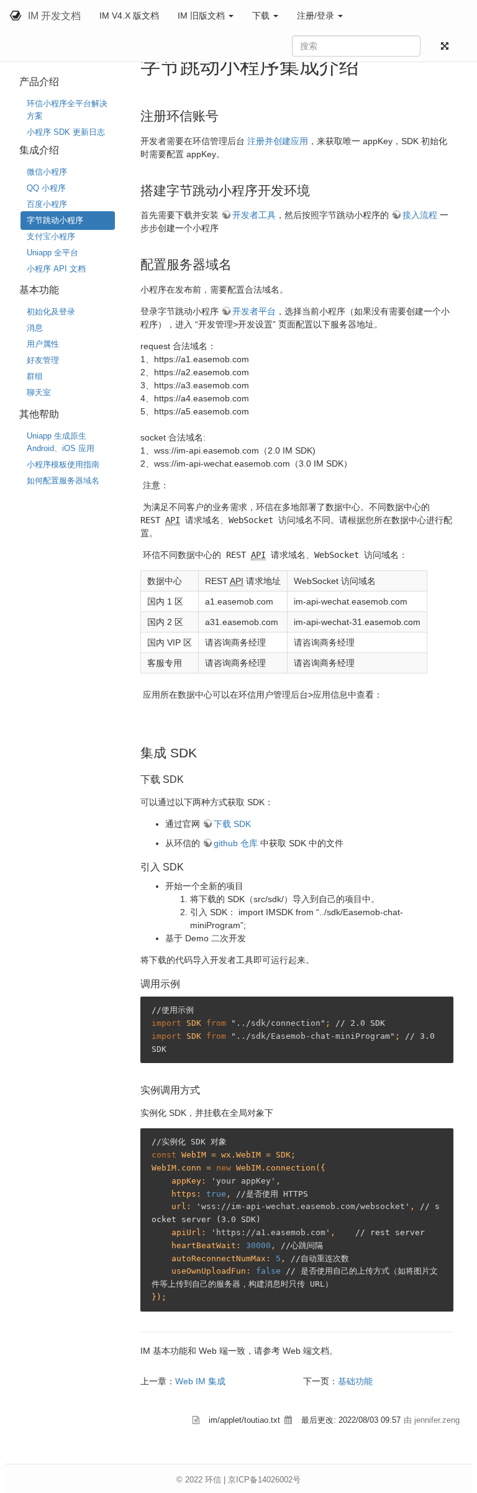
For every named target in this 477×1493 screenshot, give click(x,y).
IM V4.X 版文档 (129, 16)
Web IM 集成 (200, 1381)
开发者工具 (254, 215)
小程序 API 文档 (56, 268)
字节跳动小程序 (55, 220)
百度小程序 (47, 204)
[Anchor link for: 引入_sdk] (189, 866)
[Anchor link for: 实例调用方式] (205, 1089)
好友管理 (43, 360)
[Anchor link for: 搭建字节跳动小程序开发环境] (316, 189)
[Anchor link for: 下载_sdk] (189, 778)
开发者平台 (254, 311)
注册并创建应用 (277, 141)
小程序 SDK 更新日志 (66, 132)
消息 (35, 327)
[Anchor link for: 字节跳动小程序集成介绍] (369, 65)
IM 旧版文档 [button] (202, 16)
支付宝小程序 (51, 236)
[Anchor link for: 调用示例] (185, 983)
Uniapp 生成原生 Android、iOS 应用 (60, 442)
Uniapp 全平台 (52, 252)
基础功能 (355, 1381)
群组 (35, 376)
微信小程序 (47, 171)
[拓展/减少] (447, 46)
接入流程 (419, 215)
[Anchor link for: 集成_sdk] (203, 751)
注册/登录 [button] (317, 16)
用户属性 (43, 344)
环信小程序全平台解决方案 (67, 110)
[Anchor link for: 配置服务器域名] (238, 263)
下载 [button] (262, 16)
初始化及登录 (51, 311)
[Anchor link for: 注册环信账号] (225, 114)
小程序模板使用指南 (63, 464)
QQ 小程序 (46, 188)
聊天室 (39, 392)
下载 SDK (232, 824)
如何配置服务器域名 (63, 480)
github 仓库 (236, 843)
